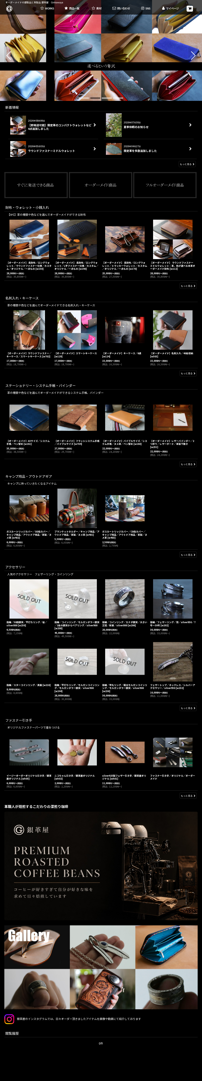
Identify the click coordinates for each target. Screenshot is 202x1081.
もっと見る (186, 164)
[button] (146, 9)
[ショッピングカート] (190, 9)
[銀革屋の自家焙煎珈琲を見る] (101, 866)
